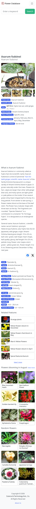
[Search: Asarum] (14, 268)
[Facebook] (28, 255)
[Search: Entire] (19, 288)
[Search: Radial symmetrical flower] (33, 276)
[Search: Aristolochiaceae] (21, 265)
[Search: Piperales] (15, 262)
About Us (18, 503)
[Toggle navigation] (32, 4)
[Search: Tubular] (17, 282)
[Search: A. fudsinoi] (17, 271)
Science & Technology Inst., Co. (18, 496)
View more (31, 368)
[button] (6, 93)
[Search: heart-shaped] (20, 285)
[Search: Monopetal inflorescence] (32, 279)
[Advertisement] (18, 35)
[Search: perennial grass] (22, 293)
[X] (33, 255)
